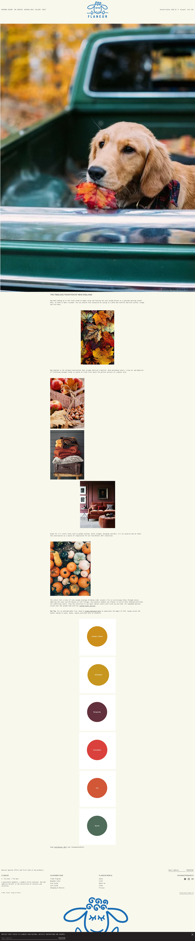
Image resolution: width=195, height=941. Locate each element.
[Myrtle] (97, 826)
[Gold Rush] (97, 675)
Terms (101, 885)
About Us (102, 883)
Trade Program (55, 879)
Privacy (101, 888)
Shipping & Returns (57, 888)
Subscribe (190, 870)
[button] (190, 9)
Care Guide (54, 885)
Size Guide (54, 883)
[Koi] (97, 789)
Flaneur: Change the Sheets (13, 892)
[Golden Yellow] (97, 637)
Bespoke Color (55, 881)
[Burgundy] (97, 713)
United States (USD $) (168, 9)
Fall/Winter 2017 (60, 847)
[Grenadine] (97, 750)
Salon (101, 879)
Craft (101, 881)
